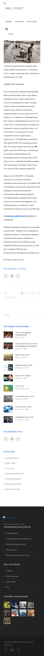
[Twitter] (12, 276)
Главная (8, 22)
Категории (19, 22)
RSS (7, 587)
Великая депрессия (13, 484)
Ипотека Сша (11, 550)
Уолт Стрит (19, 386)
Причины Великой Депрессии (18, 555)
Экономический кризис (15, 473)
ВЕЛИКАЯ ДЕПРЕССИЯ (16, 216)
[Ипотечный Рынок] (15, 612)
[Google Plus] (18, 276)
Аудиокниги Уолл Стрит (24, 417)
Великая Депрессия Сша (16, 544)
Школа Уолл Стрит (22, 355)
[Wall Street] (14, 8)
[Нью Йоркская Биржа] (7, 612)
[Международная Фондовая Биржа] (23, 612)
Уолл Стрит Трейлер (23, 376)
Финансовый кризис (13, 479)
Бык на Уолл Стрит (13, 489)
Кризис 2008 (10, 463)
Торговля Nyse (12, 533)
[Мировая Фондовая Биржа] (7, 605)
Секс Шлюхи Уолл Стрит (24, 396)
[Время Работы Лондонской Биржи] (23, 605)
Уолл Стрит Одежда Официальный (23, 334)
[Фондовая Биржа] (15, 605)
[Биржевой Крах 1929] (31, 605)
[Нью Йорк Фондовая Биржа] (7, 620)
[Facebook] (6, 276)
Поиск (11, 34)
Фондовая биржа (12, 458)
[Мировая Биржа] (31, 612)
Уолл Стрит (10, 468)
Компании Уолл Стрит (23, 365)
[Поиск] (37, 315)
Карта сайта (32, 22)
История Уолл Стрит (23, 407)
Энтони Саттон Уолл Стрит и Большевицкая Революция (26, 345)
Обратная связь (12, 576)
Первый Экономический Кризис (18, 539)
